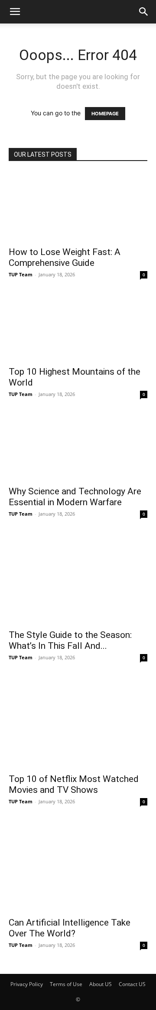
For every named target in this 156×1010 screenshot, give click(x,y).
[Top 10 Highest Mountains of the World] (78, 326)
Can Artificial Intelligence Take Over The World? (69, 928)
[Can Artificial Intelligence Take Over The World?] (78, 865)
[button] (15, 11)
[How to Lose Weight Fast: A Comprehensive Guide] (78, 206)
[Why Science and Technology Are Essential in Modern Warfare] (78, 446)
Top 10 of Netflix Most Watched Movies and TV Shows (74, 784)
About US (100, 984)
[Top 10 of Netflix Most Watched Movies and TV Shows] (78, 721)
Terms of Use (66, 984)
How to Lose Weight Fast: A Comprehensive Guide (64, 257)
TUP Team (20, 274)
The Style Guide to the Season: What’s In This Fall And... (70, 640)
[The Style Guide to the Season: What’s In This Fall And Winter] (78, 577)
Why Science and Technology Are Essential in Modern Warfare (75, 496)
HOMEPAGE (105, 114)
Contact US (132, 984)
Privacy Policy (26, 984)
